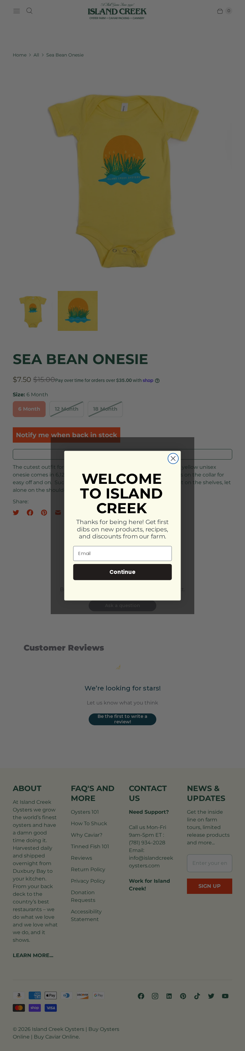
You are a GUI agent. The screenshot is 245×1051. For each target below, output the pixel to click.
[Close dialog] (173, 458)
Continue (122, 571)
